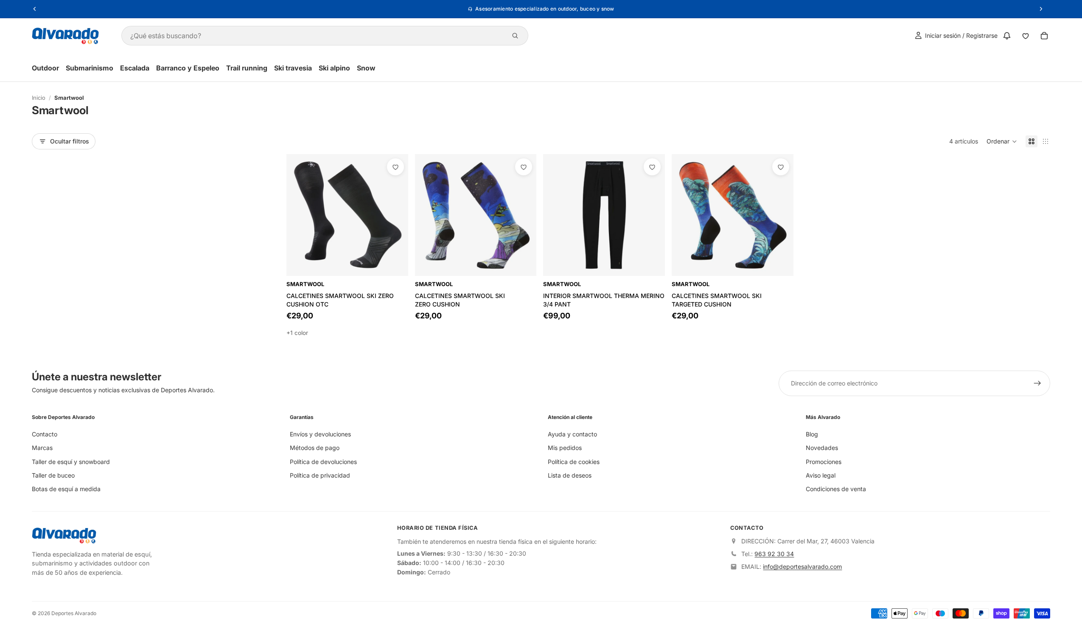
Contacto (44, 434)
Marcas (42, 448)
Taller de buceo (53, 475)
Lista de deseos (569, 475)
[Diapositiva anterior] (556, 214)
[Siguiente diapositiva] (652, 214)
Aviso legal (820, 475)
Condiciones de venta (836, 489)
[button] (1002, 141)
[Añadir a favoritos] (395, 166)
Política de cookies (574, 461)
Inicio (38, 97)
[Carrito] (1044, 35)
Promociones (823, 461)
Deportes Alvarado (73, 613)
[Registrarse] (1037, 383)
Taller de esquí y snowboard (71, 461)
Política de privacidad (320, 475)
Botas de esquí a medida (66, 489)
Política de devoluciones (323, 461)
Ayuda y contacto (572, 434)
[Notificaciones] (1007, 35)
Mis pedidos (565, 448)
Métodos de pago (314, 448)
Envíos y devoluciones (320, 434)
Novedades (822, 448)
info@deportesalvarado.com (802, 567)
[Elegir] (395, 262)
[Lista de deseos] (1025, 35)
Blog (812, 434)
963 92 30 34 (774, 554)
